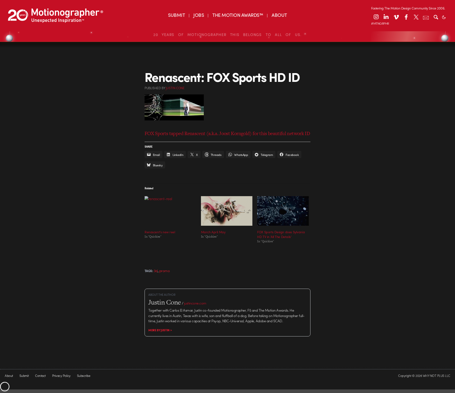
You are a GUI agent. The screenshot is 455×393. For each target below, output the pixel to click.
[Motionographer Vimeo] (396, 17)
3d (156, 270)
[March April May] (227, 210)
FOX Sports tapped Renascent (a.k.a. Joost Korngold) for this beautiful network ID (227, 133)
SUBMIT (176, 14)
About (9, 375)
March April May (213, 232)
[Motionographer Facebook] (406, 17)
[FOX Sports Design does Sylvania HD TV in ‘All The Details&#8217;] (283, 210)
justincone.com (195, 303)
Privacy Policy (61, 375)
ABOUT (279, 14)
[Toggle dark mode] (443, 17)
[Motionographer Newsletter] (426, 17)
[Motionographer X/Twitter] (416, 17)
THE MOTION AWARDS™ (237, 14)
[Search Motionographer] (436, 17)
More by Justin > (160, 330)
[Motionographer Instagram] (376, 17)
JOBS (198, 14)
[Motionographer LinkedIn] (386, 17)
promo (164, 270)
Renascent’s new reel (160, 232)
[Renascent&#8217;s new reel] (170, 210)
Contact (40, 375)
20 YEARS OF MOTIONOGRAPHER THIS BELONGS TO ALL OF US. (227, 34)
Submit (24, 375)
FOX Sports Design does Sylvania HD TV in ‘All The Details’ (281, 234)
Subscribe (83, 375)
